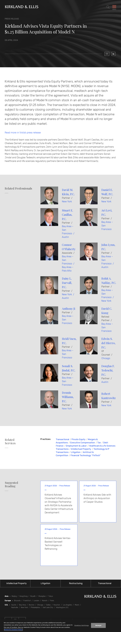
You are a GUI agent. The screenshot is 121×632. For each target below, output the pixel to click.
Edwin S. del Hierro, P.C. (108, 343)
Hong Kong (23, 596)
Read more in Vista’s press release (23, 132)
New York (67, 201)
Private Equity (78, 439)
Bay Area (22, 605)
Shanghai (41, 596)
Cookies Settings (81, 625)
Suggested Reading (11, 484)
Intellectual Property (81, 449)
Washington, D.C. (62, 607)
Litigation (75, 452)
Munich (44, 601)
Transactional (62, 439)
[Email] (107, 54)
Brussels (17, 601)
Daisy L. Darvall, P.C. (67, 282)
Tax (99, 442)
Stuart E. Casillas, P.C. (67, 214)
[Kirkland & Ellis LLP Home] (100, 597)
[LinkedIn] (113, 54)
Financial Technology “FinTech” (86, 455)
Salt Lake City (48, 607)
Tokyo (50, 596)
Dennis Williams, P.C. (68, 397)
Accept (98, 625)
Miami (77, 605)
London (36, 601)
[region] (60, 625)
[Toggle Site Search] (108, 7)
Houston (57, 605)
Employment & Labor (76, 446)
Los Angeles (67, 605)
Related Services (10, 441)
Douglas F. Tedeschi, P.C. (108, 370)
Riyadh (33, 596)
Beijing (14, 596)
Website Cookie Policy (13, 629)
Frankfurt (27, 601)
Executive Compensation (82, 442)
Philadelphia (35, 607)
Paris (52, 601)
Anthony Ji (68, 308)
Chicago (105, 358)
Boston (31, 605)
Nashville (14, 607)
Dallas (48, 605)
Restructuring (75, 583)
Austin (65, 237)
